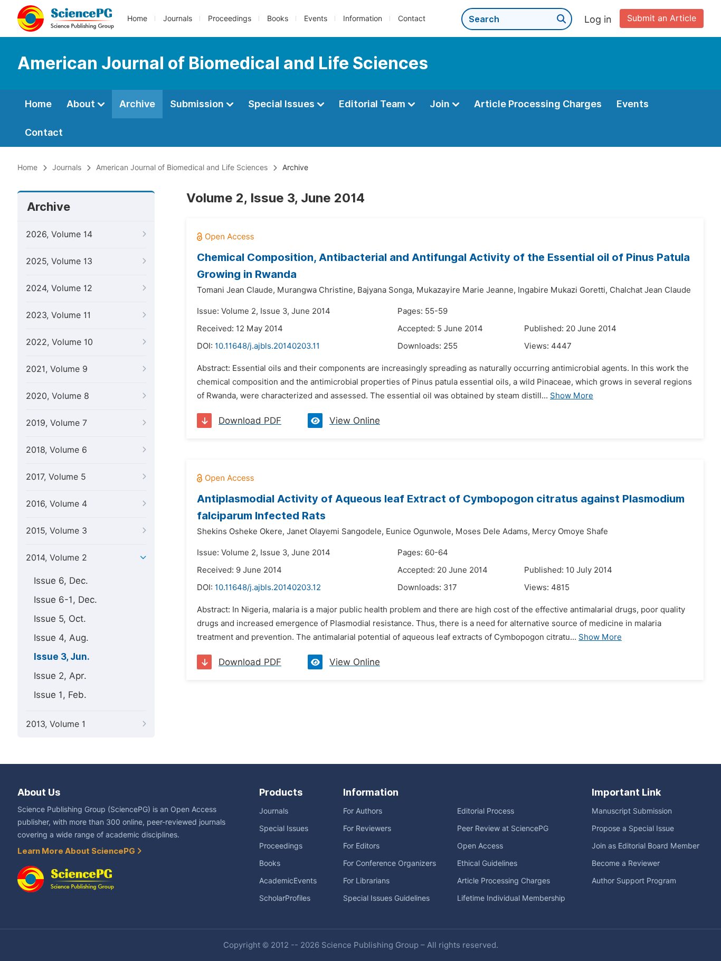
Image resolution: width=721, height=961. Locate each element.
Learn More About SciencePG (77, 851)
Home (137, 18)
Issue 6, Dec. (61, 580)
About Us (38, 792)
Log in (598, 19)
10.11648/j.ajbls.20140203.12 (268, 587)
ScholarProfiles (284, 898)
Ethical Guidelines (487, 863)
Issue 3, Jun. (62, 656)
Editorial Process (485, 811)
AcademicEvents (288, 880)
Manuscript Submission (632, 811)
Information (362, 18)
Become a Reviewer (626, 863)
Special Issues (282, 103)
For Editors (361, 846)
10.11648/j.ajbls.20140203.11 (267, 346)
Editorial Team (373, 103)
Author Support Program (634, 880)
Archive (137, 103)
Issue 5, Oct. (60, 618)
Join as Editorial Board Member (645, 846)
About (82, 103)
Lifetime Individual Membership (511, 898)
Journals (177, 18)
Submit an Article (661, 18)
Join (441, 103)
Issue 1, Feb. (60, 694)
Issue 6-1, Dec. (65, 599)
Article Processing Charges (538, 103)
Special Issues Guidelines (386, 898)
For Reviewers (367, 828)
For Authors (362, 811)
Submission (198, 103)
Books (277, 18)
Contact (411, 18)
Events (315, 18)
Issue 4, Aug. (61, 637)
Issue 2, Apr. (60, 675)
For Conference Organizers (389, 863)
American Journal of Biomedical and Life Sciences (182, 167)
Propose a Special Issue (633, 828)
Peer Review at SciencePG (502, 828)
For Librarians (366, 880)
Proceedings (229, 18)
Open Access (480, 846)
